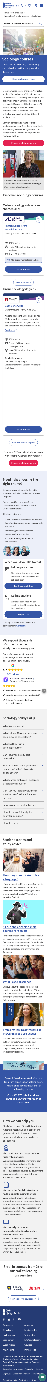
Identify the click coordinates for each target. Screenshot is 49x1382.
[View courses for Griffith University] (37, 1288)
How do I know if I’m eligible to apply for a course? (19, 814)
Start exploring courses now (23, 1298)
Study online (17, 12)
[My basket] (35, 5)
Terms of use (36, 1374)
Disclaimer (17, 1374)
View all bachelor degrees (23, 442)
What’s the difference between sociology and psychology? (20, 735)
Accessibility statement (13, 1369)
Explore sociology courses (23, 143)
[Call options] (23, 5)
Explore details (23, 269)
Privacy (26, 1374)
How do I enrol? (11, 822)
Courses (28, 1344)
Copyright (7, 1374)
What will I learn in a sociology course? (13, 745)
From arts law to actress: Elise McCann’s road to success (22, 1031)
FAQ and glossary (32, 1339)
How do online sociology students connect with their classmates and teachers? (21, 769)
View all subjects (23, 282)
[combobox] (23, 23)
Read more (10, 330)
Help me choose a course (23, 79)
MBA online (8, 1349)
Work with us (9, 1344)
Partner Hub (30, 1349)
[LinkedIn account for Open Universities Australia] (14, 1319)
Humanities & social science (16, 16)
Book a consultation (23, 586)
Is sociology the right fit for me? (19, 804)
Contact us (21, 625)
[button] (3, 691)
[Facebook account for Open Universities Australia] (3, 1319)
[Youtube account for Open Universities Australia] (19, 1319)
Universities (30, 1335)
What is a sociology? (13, 725)
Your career (8, 1339)
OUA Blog (8, 1330)
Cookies (39, 1369)
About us (28, 1325)
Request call (23, 614)
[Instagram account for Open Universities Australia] (9, 1319)
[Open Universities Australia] (11, 6)
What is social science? (18, 982)
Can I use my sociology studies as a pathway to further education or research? (20, 794)
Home (6, 12)
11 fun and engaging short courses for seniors (19, 928)
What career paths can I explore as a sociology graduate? (21, 781)
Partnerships (9, 1335)
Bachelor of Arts (14, 305)
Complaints (29, 1369)
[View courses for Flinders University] (15, 1288)
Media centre (30, 1330)
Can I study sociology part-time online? (17, 756)
